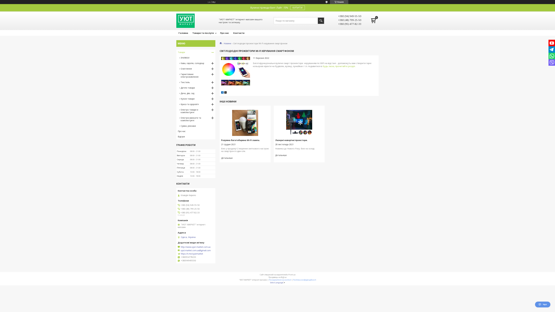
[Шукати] (321, 21)
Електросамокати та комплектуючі (191, 119)
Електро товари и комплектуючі (189, 111)
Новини (227, 43)
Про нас (224, 32)
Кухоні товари (188, 98)
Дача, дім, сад (187, 93)
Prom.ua (291, 274)
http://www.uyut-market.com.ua (195, 247)
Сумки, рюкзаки (188, 126)
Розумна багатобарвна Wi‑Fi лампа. (240, 140)
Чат (545, 304)
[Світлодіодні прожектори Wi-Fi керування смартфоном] (235, 71)
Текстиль (185, 82)
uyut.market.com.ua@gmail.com (196, 250)
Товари (181, 52)
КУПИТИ (298, 7)
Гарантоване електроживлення (189, 75)
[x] (225, 92)
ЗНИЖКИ (185, 57)
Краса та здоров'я (190, 104)
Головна (183, 32)
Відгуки (181, 136)
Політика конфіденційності (304, 280)
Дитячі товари (188, 87)
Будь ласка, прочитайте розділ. (339, 66)
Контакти (238, 32)
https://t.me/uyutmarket (192, 253)
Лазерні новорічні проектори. (291, 140)
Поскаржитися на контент (280, 280)
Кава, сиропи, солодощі (192, 63)
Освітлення (186, 68)
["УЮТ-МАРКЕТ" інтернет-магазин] (185, 21)
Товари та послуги (203, 32)
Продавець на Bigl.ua (277, 277)
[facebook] (222, 92)
